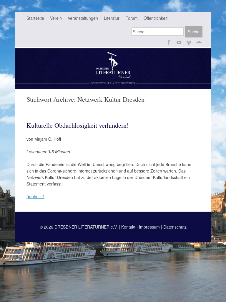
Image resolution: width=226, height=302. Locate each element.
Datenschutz (175, 227)
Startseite (35, 18)
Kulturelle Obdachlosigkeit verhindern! (77, 125)
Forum (131, 18)
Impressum (149, 227)
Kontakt (128, 227)
